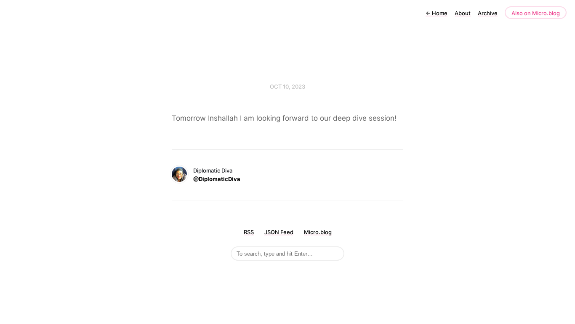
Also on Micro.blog (535, 13)
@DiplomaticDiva (216, 179)
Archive (488, 13)
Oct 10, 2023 (287, 86)
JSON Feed (278, 232)
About (463, 13)
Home (436, 13)
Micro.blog (318, 232)
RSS (249, 232)
